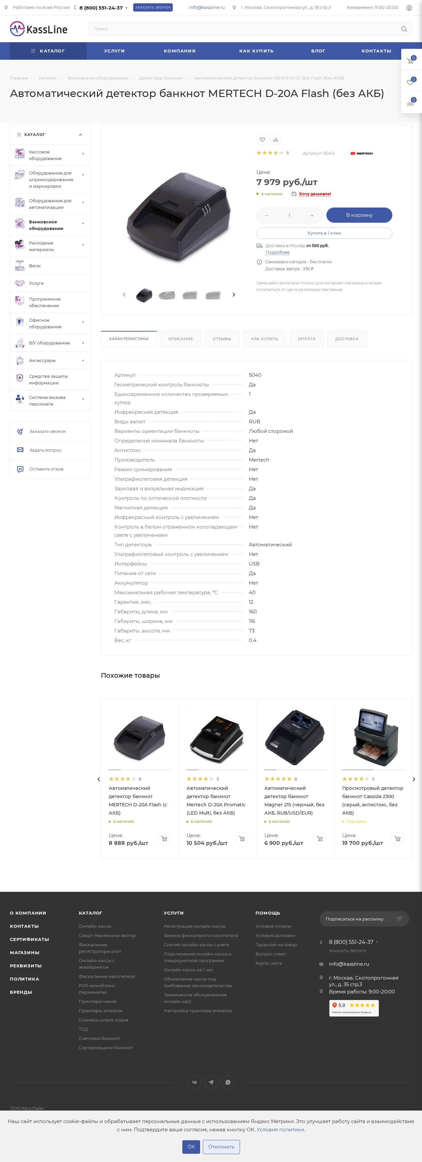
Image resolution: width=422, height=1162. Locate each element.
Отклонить (221, 1147)
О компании (28, 913)
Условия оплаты (273, 926)
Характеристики (129, 339)
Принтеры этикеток (101, 1010)
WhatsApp (228, 1082)
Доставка (346, 339)
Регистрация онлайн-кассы (195, 926)
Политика (24, 979)
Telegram (211, 1082)
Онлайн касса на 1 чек (188, 969)
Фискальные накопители (107, 976)
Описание (180, 339)
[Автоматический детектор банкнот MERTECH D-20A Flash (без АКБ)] (179, 216)
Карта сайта (269, 963)
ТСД (83, 1029)
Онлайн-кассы (95, 926)
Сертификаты (29, 939)
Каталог (91, 913)
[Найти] (404, 29)
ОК (191, 1147)
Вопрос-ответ (271, 953)
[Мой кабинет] (409, 9)
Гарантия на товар (276, 944)
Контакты (24, 926)
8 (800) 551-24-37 (101, 8)
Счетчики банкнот (99, 1038)
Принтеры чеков (97, 1001)
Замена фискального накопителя (201, 935)
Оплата (307, 339)
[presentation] (123, 295)
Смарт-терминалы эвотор (107, 935)
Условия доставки (275, 935)
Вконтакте (194, 1082)
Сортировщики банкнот (106, 1047)
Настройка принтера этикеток (198, 1010)
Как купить (264, 339)
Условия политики (280, 1129)
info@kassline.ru (207, 7)
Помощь (268, 913)
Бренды (21, 992)
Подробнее (277, 252)
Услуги (174, 913)
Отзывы (222, 339)
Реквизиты (26, 965)
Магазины (24, 952)
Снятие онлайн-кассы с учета (196, 944)
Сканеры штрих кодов (103, 1019)
